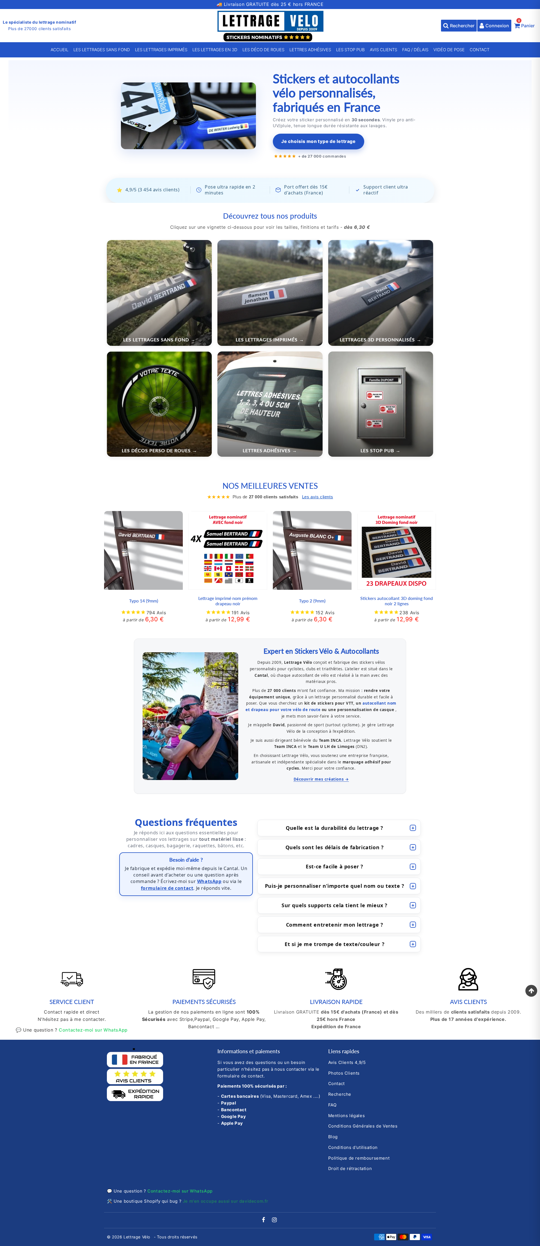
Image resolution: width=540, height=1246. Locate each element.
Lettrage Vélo (137, 1236)
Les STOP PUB (350, 49)
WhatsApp (209, 881)
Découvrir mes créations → (321, 779)
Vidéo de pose (449, 49)
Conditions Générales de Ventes (363, 1126)
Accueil (59, 49)
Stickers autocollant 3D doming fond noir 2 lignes (396, 600)
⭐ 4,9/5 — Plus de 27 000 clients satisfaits (270, 4)
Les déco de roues (263, 49)
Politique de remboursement (359, 1158)
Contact (479, 49)
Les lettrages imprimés (161, 49)
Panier (526, 24)
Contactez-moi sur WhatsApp (93, 1030)
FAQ (332, 1105)
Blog (333, 1136)
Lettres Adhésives (310, 49)
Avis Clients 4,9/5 (347, 1062)
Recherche (339, 1094)
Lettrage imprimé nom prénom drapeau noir (227, 600)
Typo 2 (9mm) (312, 600)
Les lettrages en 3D (214, 49)
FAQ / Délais (415, 49)
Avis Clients (383, 49)
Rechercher (462, 25)
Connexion (497, 25)
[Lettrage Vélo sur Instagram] (274, 1220)
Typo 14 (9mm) (143, 600)
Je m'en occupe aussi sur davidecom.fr (225, 1201)
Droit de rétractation (350, 1168)
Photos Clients (344, 1073)
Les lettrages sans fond (101, 49)
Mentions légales (346, 1115)
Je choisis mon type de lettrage (318, 141)
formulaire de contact (167, 888)
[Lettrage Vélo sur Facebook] (264, 1220)
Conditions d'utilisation (353, 1147)
